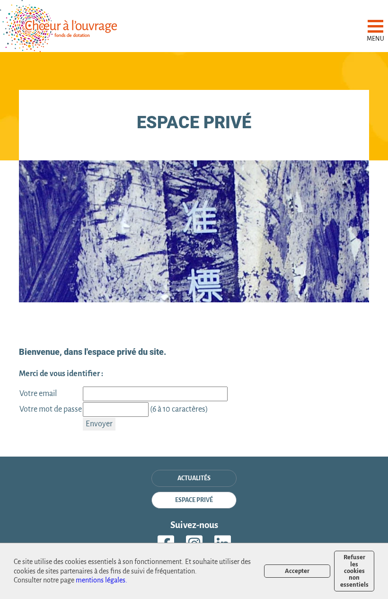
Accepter (297, 570)
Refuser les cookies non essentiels (354, 571)
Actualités (194, 478)
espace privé (194, 500)
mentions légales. (101, 580)
